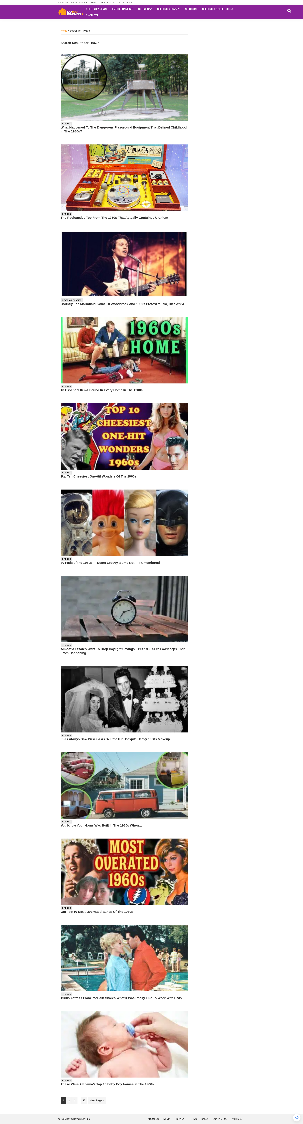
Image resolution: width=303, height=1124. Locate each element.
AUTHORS (127, 2)
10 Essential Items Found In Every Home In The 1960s (102, 390)
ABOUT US (63, 2)
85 (84, 1100)
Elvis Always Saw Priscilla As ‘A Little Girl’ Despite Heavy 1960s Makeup (115, 739)
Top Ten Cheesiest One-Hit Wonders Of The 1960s (98, 476)
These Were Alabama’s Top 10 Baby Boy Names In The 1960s (107, 1084)
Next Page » (97, 1101)
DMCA (102, 2)
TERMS (93, 2)
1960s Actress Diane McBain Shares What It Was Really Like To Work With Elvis (121, 998)
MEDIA (74, 2)
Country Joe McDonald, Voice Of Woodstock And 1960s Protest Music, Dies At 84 (122, 304)
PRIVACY (83, 2)
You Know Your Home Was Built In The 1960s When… (101, 825)
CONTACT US (113, 2)
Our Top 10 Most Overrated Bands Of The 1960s (97, 911)
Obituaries (75, 300)
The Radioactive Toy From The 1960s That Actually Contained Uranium (114, 217)
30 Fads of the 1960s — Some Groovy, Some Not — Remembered (110, 562)
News (65, 300)
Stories (66, 124)
